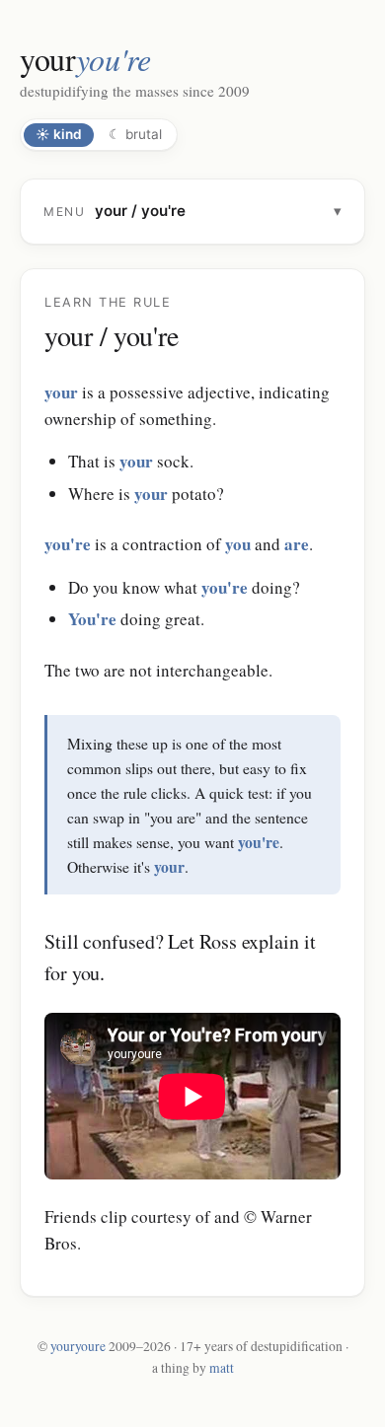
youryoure (78, 1346)
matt (221, 1368)
